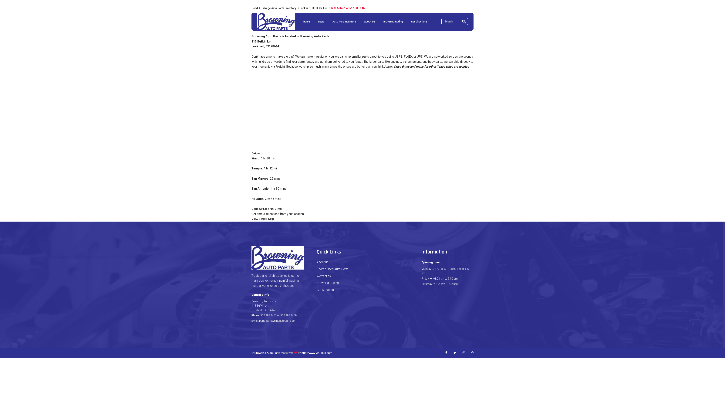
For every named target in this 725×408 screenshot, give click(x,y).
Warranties (324, 276)
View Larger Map (262, 219)
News (321, 21)
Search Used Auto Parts (332, 269)
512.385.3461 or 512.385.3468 (347, 8)
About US (369, 21)
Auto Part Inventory (344, 21)
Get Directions (419, 21)
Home (306, 21)
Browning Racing (393, 21)
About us (322, 262)
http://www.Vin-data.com (317, 353)
